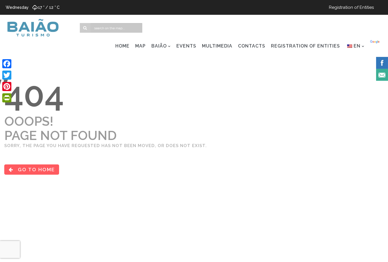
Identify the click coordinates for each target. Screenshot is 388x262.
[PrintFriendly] (6, 98)
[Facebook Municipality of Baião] (382, 62)
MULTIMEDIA (217, 46)
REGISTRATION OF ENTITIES (305, 46)
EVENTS (186, 46)
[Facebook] (6, 63)
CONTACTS (251, 46)
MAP (140, 46)
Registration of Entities (351, 7)
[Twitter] (6, 75)
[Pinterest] (6, 86)
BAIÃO (159, 46)
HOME (122, 46)
